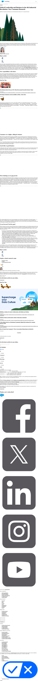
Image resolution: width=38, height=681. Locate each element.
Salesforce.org (4, 605)
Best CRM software (5, 593)
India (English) (4, 642)
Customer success (5, 596)
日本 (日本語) (4, 643)
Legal (3, 655)
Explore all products (5, 594)
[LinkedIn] (19, 511)
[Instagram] (19, 550)
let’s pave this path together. (31, 247)
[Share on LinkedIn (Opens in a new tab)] (2, 58)
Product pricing (4, 597)
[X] (19, 473)
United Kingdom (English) (6, 637)
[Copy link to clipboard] (3, 62)
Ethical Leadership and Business (31, 67)
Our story (3, 600)
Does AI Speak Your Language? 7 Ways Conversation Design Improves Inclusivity (16, 329)
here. (16, 383)
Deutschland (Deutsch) (5, 633)
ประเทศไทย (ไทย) (5, 650)
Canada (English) (4, 627)
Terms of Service (4, 656)
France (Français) (4, 634)
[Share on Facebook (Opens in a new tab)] (2, 61)
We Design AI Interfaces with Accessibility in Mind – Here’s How (13, 94)
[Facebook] (19, 434)
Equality (3, 261)
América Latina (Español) (6, 625)
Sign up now (2, 280)
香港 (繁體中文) (4, 645)
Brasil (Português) (5, 626)
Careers (3, 603)
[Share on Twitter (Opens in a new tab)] (3, 60)
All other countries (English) (6, 638)
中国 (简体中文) (4, 644)
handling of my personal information (19, 380)
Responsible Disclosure (5, 658)
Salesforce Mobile (5, 611)
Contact (3, 659)
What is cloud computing (6, 595)
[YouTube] (19, 588)
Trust (3, 604)
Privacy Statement (7, 380)
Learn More (17, 381)
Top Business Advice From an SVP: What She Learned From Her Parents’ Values (16, 89)
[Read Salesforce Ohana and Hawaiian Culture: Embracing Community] (19, 315)
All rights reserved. (14, 652)
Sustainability (4, 606)
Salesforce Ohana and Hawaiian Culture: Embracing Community (13, 317)
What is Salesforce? (5, 592)
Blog (3, 602)
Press (3, 601)
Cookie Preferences (5, 660)
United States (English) (5, 628)
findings (9, 228)
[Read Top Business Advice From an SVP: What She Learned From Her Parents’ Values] (5, 87)
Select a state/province (11, 372)
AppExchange (4, 612)
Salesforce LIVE (4, 614)
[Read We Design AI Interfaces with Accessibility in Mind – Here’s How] (18, 92)
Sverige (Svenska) (5, 636)
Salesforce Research (27, 66)
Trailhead (16, 233)
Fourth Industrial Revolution (4, 103)
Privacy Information (5, 657)
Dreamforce (4, 613)
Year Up (31, 232)
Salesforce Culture (5, 260)
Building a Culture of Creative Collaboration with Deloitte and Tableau (14, 311)
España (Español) (4, 632)
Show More (19, 332)
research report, (12, 137)
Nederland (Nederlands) (6, 635)
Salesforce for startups (5, 615)
